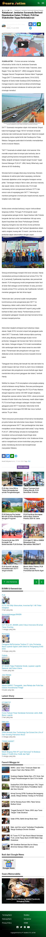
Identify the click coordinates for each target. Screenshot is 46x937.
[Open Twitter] (21, 927)
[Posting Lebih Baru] (41, 581)
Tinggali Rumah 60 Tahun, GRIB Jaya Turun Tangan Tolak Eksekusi (26, 811)
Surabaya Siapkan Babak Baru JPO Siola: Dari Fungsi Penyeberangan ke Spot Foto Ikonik (27, 777)
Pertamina (6, 634)
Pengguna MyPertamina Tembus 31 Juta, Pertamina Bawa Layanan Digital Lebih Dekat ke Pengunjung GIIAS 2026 (22, 646)
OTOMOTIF (6, 702)
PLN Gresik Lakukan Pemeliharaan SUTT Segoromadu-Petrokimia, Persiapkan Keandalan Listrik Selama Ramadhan (11, 572)
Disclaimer (27, 919)
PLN (29, 461)
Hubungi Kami (6, 919)
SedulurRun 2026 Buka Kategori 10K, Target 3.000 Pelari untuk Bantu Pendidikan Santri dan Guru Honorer (27, 787)
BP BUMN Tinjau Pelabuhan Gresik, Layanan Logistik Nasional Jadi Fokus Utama (21, 667)
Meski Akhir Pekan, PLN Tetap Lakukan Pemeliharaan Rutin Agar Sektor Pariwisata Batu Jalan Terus (33, 571)
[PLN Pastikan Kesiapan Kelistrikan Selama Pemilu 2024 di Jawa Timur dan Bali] (33, 505)
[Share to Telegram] (30, 28)
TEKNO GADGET (8, 741)
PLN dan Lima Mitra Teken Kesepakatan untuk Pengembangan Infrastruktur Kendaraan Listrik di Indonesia (12, 492)
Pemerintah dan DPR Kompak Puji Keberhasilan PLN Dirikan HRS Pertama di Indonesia (12, 544)
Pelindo (4, 655)
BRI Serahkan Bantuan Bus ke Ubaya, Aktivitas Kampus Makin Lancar (24, 846)
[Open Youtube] (28, 927)
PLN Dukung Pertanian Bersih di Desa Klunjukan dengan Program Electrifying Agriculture (12, 517)
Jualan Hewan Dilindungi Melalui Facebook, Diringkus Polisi (23, 900)
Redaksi (26, 915)
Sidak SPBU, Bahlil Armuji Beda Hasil (24, 819)
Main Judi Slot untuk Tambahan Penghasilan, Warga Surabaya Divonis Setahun (27, 828)
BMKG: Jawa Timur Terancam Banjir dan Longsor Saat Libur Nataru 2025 (25, 769)
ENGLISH (5, 722)
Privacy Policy (7, 923)
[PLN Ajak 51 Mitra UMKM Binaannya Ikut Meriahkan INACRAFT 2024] (33, 531)
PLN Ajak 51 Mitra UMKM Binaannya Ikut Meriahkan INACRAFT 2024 (33, 543)
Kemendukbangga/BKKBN (11, 614)
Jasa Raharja (6, 675)
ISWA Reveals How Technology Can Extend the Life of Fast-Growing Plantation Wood (22, 733)
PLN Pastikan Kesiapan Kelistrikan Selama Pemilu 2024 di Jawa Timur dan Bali (32, 517)
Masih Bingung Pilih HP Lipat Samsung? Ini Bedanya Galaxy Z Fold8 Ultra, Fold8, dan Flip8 (21, 753)
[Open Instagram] (25, 927)
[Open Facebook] (17, 927)
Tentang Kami (7, 915)
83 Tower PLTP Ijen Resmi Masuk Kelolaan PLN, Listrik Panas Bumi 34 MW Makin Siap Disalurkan (27, 838)
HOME (26, 923)
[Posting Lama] (36, 581)
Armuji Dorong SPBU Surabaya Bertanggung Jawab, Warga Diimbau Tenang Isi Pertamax (27, 794)
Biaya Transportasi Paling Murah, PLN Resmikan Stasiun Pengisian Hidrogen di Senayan (32, 492)
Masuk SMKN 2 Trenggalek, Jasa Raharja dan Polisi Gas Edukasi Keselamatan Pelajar (22, 686)
